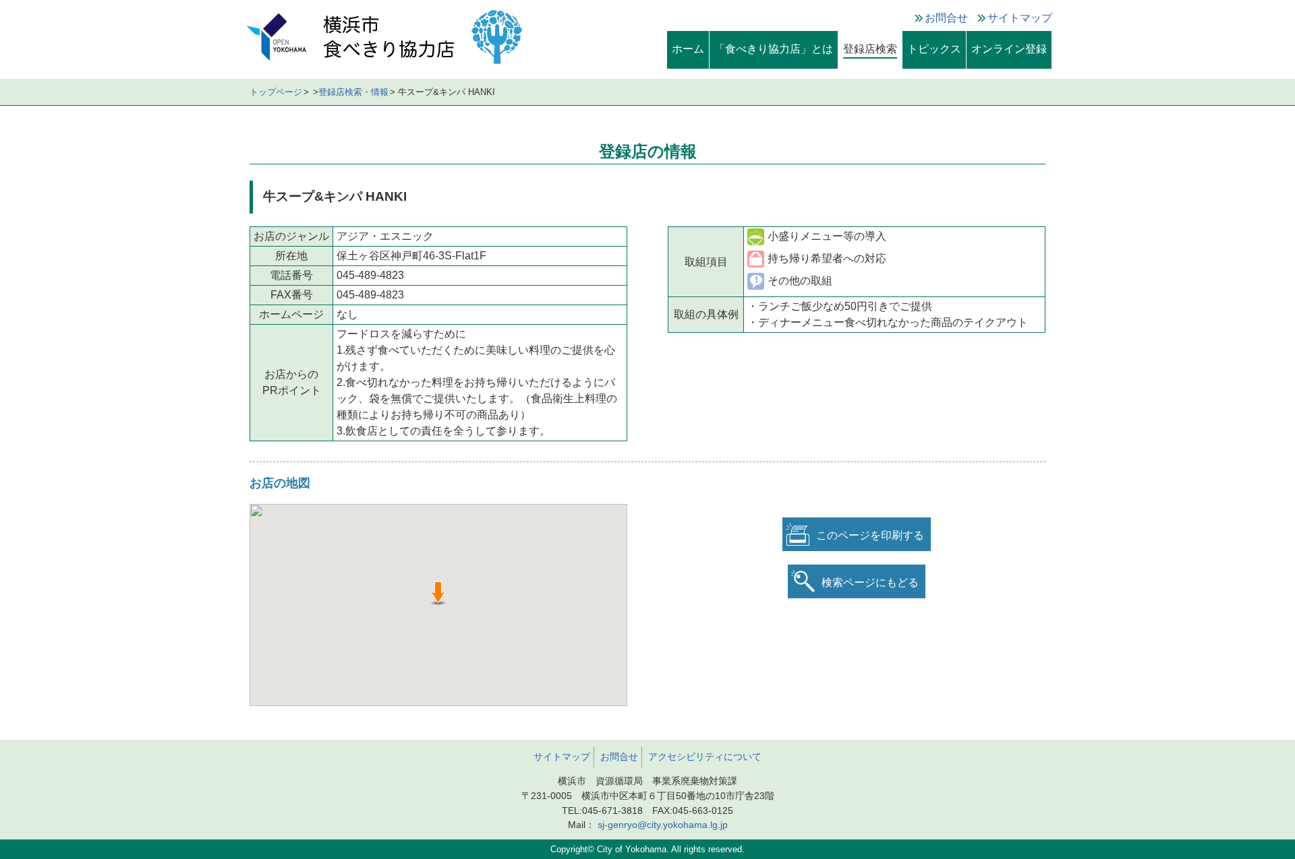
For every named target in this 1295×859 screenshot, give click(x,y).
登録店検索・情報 (353, 92)
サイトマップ (1019, 18)
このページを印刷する (870, 535)
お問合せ (946, 18)
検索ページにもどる (870, 582)
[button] (438, 593)
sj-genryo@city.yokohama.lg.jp (663, 824)
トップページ (276, 92)
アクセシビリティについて (704, 756)
